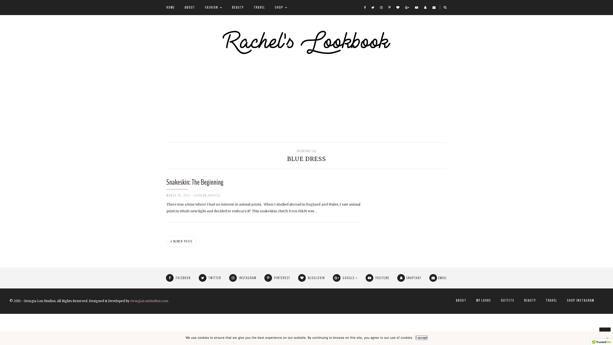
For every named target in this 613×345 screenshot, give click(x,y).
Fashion (211, 7)
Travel (259, 7)
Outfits (214, 195)
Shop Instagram (580, 300)
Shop (279, 7)
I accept (421, 337)
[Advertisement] (306, 99)
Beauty (238, 7)
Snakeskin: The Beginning (194, 182)
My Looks (483, 300)
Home (170, 7)
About (190, 7)
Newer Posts (182, 241)
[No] (607, 338)
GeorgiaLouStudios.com (149, 301)
